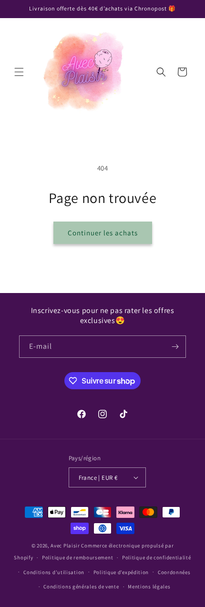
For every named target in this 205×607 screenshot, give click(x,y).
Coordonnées (174, 572)
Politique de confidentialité (156, 557)
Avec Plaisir (65, 545)
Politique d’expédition (121, 572)
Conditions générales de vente (81, 586)
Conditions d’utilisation (53, 572)
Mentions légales (149, 586)
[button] (19, 71)
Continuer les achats (103, 232)
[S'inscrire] (174, 346)
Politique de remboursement (77, 557)
